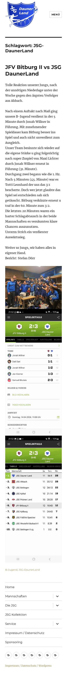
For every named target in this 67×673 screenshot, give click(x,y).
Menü (56, 14)
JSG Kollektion (16, 614)
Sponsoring (13, 642)
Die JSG (11, 605)
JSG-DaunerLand (29, 569)
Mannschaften (16, 596)
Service (10, 624)
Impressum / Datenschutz (24, 633)
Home (10, 587)
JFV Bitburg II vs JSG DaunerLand (33, 70)
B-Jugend (11, 569)
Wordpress (45, 665)
